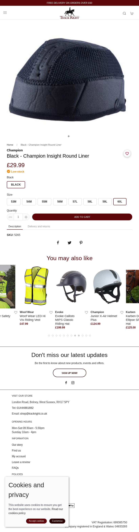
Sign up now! (69, 373)
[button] (5, 12)
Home (10, 144)
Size (9, 194)
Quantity (12, 210)
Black (10, 177)
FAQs (15, 467)
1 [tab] (69, 137)
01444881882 (25, 407)
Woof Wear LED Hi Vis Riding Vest (30, 318)
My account (19, 456)
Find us (16, 450)
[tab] (49, 335)
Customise (57, 521)
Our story (17, 444)
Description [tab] (14, 226)
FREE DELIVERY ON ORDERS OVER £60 (69, 3)
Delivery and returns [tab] (39, 226)
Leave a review (21, 462)
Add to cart (82, 217)
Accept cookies (36, 521)
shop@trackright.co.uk (33, 413)
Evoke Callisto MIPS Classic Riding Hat (62, 319)
